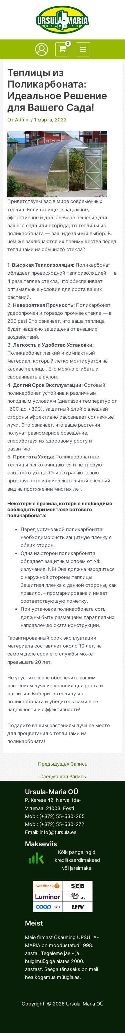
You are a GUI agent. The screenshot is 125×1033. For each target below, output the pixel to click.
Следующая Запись (62, 776)
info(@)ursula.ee (58, 832)
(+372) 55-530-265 (62, 816)
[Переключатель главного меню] (83, 49)
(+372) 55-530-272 (61, 824)
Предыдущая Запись (62, 764)
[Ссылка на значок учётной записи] (42, 49)
